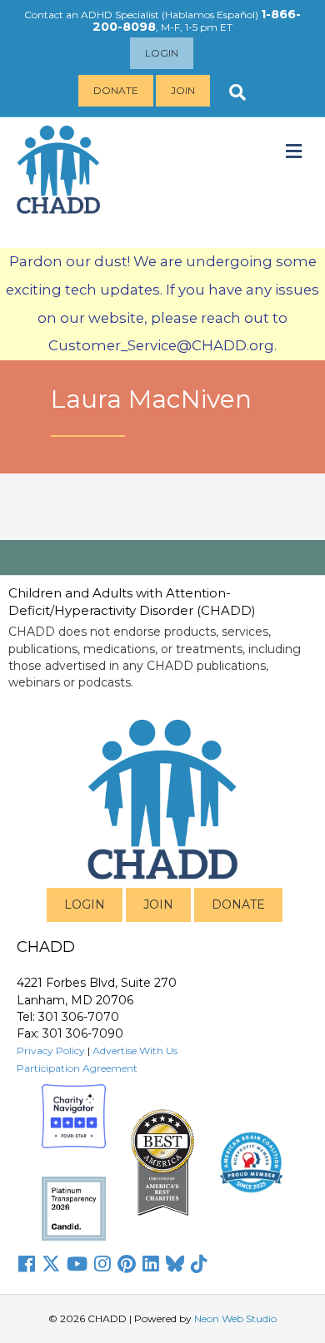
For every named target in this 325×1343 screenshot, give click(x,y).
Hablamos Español (210, 14)
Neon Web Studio (235, 1318)
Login (161, 53)
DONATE (238, 904)
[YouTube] (77, 1264)
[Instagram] (102, 1264)
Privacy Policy (51, 1050)
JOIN (158, 904)
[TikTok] (199, 1264)
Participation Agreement (77, 1068)
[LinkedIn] (150, 1264)
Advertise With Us (135, 1050)
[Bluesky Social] (175, 1264)
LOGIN (84, 904)
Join (183, 90)
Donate (115, 90)
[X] (51, 1264)
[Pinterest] (127, 1264)
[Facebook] (26, 1264)
